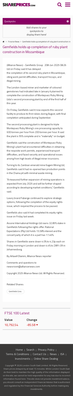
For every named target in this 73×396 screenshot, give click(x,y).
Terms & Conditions (17, 354)
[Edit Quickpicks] (68, 21)
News (53, 354)
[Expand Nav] (67, 5)
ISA (62, 354)
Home (19, 349)
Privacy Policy (46, 349)
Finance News (13, 41)
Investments (22, 358)
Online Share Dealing (46, 358)
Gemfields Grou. (15, 291)
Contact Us (39, 354)
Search (30, 349)
